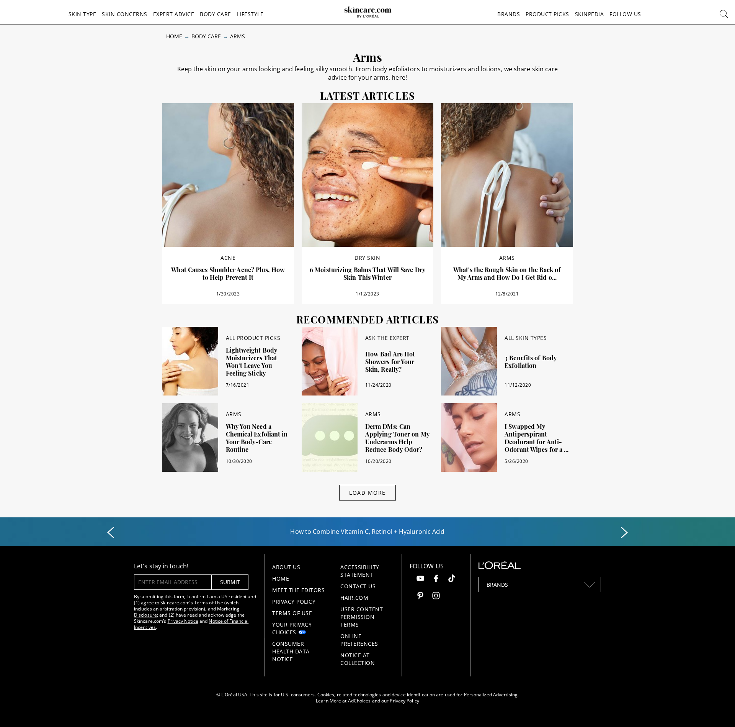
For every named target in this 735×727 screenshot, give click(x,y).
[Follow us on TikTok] (452, 579)
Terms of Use (208, 602)
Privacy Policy (293, 601)
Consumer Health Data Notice (291, 651)
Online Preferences (359, 639)
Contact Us (358, 586)
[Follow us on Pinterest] (420, 596)
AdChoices (359, 700)
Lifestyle (250, 14)
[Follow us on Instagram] (436, 596)
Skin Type (82, 14)
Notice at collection (357, 659)
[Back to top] (717, 709)
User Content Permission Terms (361, 617)
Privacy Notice (183, 621)
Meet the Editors (298, 590)
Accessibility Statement (359, 570)
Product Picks (547, 14)
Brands (508, 14)
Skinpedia (589, 14)
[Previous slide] (110, 532)
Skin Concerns (124, 14)
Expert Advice (173, 14)
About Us (286, 567)
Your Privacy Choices (292, 628)
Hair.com (354, 597)
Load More (367, 492)
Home (174, 36)
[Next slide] (624, 532)
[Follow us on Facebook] (436, 579)
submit (230, 582)
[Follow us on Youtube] (420, 579)
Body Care (215, 14)
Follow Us (625, 14)
